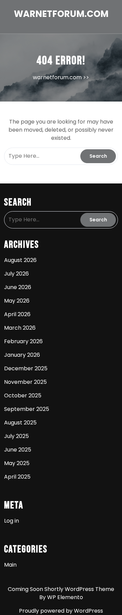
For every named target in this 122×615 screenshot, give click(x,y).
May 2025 (16, 463)
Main (10, 565)
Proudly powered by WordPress (61, 611)
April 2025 (17, 477)
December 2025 (25, 368)
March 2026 (20, 328)
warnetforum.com (61, 14)
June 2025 (17, 450)
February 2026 (23, 341)
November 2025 (25, 382)
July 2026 (16, 274)
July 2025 (16, 436)
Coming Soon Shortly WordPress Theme (61, 589)
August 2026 (20, 260)
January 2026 (22, 355)
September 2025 (26, 409)
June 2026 (17, 287)
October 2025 (22, 395)
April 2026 (17, 314)
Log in (11, 521)
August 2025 (20, 422)
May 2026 (16, 301)
